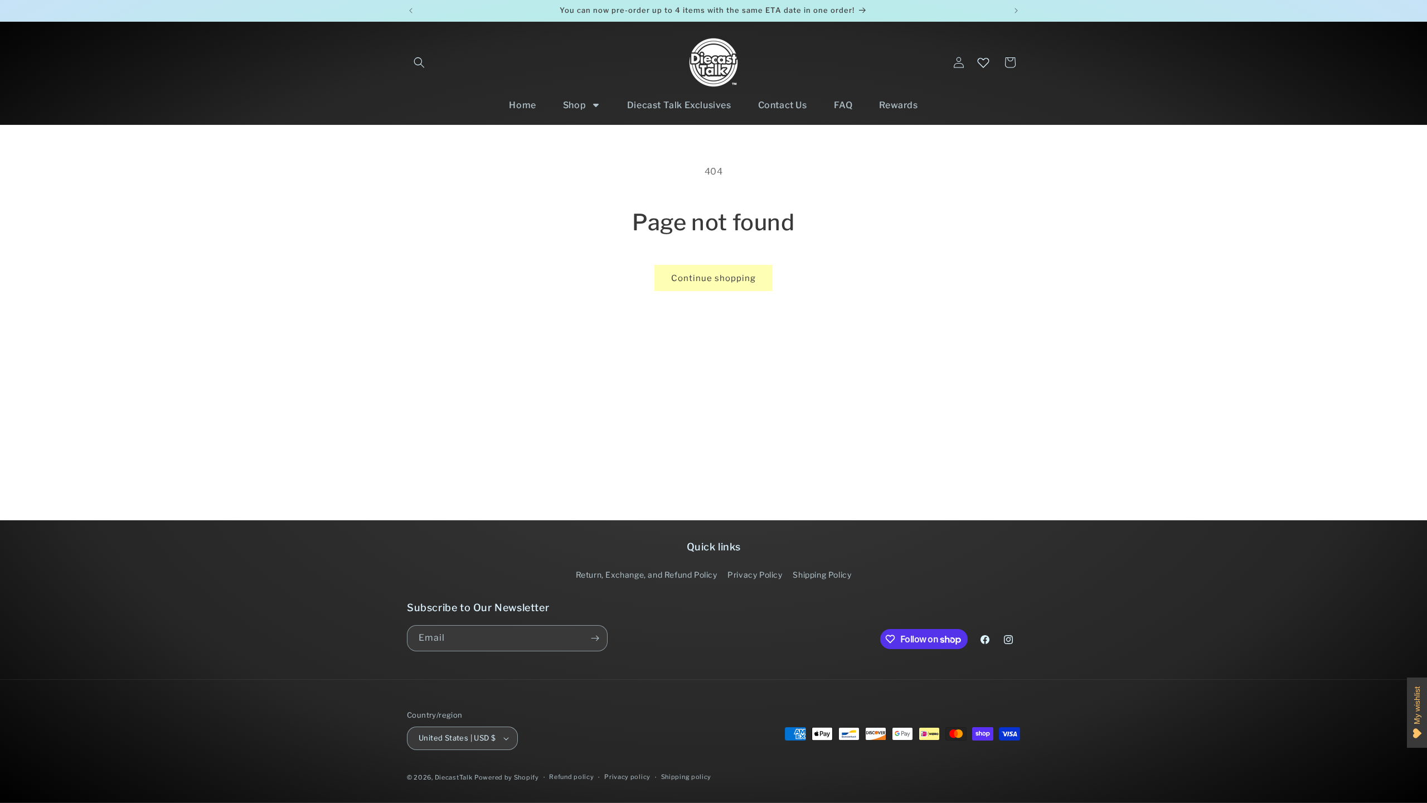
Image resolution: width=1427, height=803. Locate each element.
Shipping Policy (822, 574)
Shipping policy (686, 777)
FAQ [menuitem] (843, 105)
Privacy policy (627, 777)
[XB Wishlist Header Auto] (983, 62)
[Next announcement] (1016, 10)
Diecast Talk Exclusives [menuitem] (679, 105)
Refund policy (571, 777)
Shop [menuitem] (574, 105)
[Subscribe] (595, 638)
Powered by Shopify (506, 777)
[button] (419, 62)
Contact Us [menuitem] (782, 105)
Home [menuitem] (522, 105)
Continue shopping (713, 278)
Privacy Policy (754, 574)
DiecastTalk (454, 777)
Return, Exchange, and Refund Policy (646, 574)
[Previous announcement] (411, 10)
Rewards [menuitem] (898, 105)
